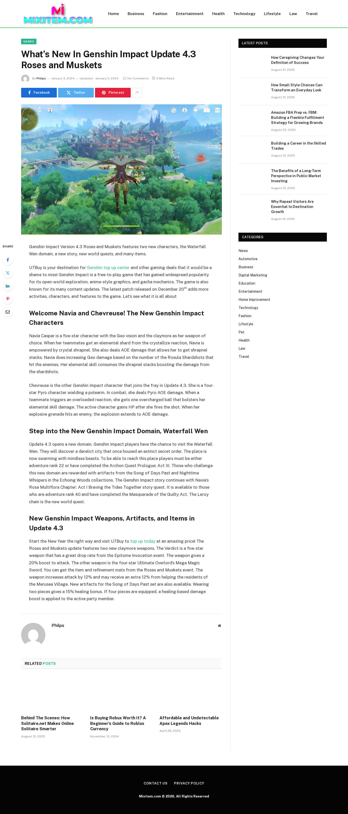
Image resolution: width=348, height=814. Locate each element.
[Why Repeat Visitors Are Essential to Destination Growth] (252, 208)
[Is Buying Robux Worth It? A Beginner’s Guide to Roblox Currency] (121, 693)
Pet (241, 332)
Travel (312, 13)
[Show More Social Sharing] (137, 92)
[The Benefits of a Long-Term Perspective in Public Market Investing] (252, 177)
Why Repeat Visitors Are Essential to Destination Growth (292, 207)
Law (293, 13)
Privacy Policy (189, 783)
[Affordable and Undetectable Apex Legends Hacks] (190, 693)
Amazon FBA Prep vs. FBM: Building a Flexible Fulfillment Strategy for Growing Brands (297, 117)
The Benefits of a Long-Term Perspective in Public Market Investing (296, 176)
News (243, 251)
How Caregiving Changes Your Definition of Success (297, 60)
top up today (142, 541)
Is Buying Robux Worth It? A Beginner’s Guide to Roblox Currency (118, 723)
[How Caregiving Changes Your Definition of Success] (252, 64)
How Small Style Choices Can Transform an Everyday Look (297, 87)
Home (113, 13)
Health (218, 13)
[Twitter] (8, 273)
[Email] (8, 312)
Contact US (156, 783)
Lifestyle (272, 13)
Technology (244, 13)
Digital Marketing (252, 275)
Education (246, 283)
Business (136, 13)
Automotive (248, 259)
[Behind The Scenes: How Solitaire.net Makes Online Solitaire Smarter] (52, 693)
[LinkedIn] (8, 286)
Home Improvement (254, 300)
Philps (41, 78)
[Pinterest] (8, 299)
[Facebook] (8, 260)
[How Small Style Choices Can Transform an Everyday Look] (252, 91)
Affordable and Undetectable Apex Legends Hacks (189, 720)
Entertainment (190, 13)
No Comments (138, 78)
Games (28, 41)
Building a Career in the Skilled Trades (298, 145)
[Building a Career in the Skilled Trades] (252, 150)
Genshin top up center (108, 267)
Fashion (160, 13)
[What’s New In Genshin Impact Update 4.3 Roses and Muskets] (121, 169)
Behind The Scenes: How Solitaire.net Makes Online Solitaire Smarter (47, 723)
